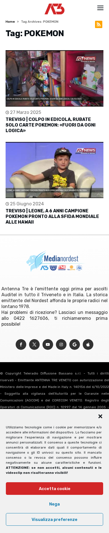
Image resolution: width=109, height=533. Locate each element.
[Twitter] (34, 344)
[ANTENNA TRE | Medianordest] (54, 3)
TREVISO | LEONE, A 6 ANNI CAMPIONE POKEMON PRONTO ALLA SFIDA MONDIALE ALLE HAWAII (52, 216)
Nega (54, 504)
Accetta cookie (54, 488)
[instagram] (61, 344)
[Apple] (88, 344)
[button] (100, 416)
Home (10, 22)
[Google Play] (74, 344)
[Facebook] (21, 344)
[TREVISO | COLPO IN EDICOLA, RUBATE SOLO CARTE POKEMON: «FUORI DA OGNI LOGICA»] (54, 78)
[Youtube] (47, 344)
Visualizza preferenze (54, 519)
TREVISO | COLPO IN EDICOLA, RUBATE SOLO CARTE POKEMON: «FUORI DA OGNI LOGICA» (51, 125)
